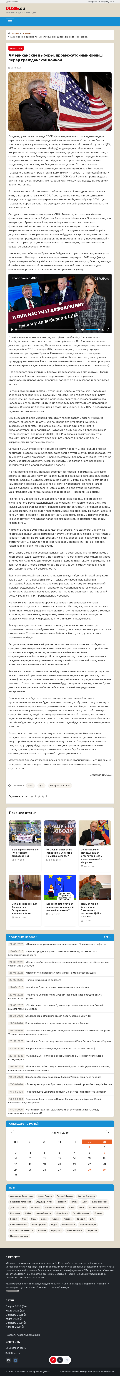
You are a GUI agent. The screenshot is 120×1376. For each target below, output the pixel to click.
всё (106, 937)
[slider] (44, 329)
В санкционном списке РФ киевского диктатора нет (25, 852)
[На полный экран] (108, 329)
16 (104, 1158)
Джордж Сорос (99, 1202)
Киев (71, 1207)
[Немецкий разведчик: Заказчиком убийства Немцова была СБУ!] (60, 833)
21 (74, 1164)
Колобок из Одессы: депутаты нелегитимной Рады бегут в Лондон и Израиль (69, 1041)
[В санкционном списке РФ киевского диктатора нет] (25, 833)
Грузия (74, 1202)
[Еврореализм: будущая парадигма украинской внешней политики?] (60, 887)
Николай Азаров (43, 1213)
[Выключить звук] (82, 329)
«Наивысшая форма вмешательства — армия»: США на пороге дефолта (66, 944)
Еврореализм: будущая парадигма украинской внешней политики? (60, 906)
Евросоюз (35, 1207)
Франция (81, 1219)
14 (74, 1158)
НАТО (28, 1213)
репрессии (92, 1230)
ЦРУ (41, 785)
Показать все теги (19, 1236)
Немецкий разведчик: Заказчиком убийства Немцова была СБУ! (59, 852)
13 (59, 1158)
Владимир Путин (44, 1202)
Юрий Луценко (39, 1224)
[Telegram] (8, 1360)
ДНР (84, 1202)
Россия (13, 1219)
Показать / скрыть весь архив (23, 1334)
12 (44, 1158)
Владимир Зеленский (20, 1202)
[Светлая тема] (53, 1360)
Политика (27, 33)
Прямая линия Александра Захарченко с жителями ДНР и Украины (91, 910)
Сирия (44, 1219)
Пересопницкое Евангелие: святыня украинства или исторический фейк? (66, 1091)
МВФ (81, 1207)
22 (89, 1164)
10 (15, 1158)
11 (30, 1158)
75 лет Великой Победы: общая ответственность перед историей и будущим (91, 856)
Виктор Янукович (86, 1196)
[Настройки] (103, 329)
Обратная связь (17, 1348)
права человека (74, 1230)
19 (44, 1164)
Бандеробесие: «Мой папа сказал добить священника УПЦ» (58, 1016)
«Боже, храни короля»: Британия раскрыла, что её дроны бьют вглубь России (68, 1084)
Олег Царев (62, 1213)
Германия (61, 1202)
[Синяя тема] (67, 1360)
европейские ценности (21, 1230)
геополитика (68, 1224)
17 (16, 1164)
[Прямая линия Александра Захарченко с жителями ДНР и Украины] (95, 887)
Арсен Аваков (45, 1196)
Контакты (13, 1)
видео (54, 1224)
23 (104, 1164)
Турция (55, 1219)
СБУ (24, 1219)
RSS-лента (14, 1353)
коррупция (56, 1230)
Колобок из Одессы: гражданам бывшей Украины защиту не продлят (63, 1077)
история (42, 1230)
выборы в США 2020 (60, 785)
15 (89, 1158)
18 (30, 1164)
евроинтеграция (88, 1224)
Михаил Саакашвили (98, 1207)
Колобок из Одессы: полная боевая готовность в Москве (57, 987)
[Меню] (10, 22)
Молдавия (15, 1213)
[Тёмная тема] (60, 1360)
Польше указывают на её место (43, 980)
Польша (98, 1213)
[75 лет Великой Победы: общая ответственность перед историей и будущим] (95, 833)
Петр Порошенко (81, 1213)
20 (59, 1164)
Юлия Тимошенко (18, 1224)
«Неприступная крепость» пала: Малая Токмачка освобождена (61, 972)
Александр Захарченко (21, 1196)
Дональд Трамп (18, 1207)
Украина (68, 1219)
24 (15, 1169)
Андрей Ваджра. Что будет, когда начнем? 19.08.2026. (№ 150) (60, 1048)
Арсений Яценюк (65, 1196)
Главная (15, 33)
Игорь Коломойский (54, 1207)
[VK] (15, 1360)
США (30, 785)
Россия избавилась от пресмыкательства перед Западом (57, 1023)
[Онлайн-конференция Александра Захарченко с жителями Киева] (25, 887)
